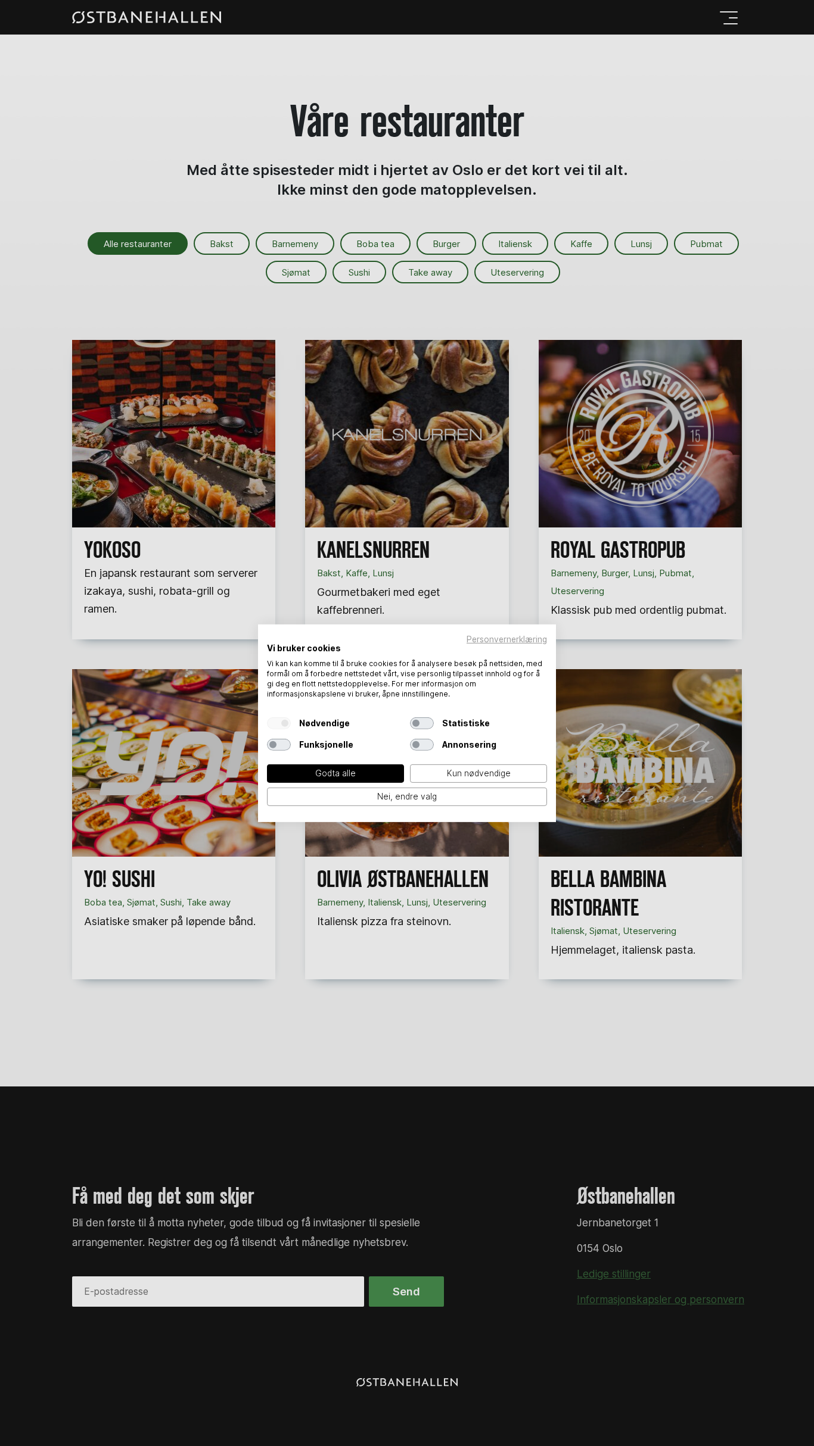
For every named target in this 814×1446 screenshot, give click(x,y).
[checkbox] (279, 723)
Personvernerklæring (507, 639)
